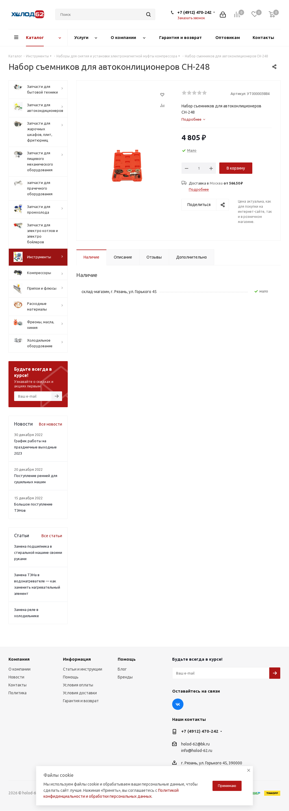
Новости (16, 677)
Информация (77, 659)
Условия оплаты (78, 685)
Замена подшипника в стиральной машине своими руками (38, 552)
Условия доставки (80, 693)
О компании (19, 669)
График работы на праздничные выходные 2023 (35, 447)
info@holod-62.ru (196, 750)
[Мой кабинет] (223, 14)
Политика (17, 693)
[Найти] (148, 14)
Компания (19, 659)
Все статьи (51, 536)
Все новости (50, 424)
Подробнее (199, 189)
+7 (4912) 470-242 (194, 12)
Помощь (70, 677)
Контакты (17, 685)
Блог (122, 669)
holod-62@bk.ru (195, 744)
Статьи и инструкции (82, 669)
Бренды (125, 677)
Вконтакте (177, 704)
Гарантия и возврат (81, 701)
